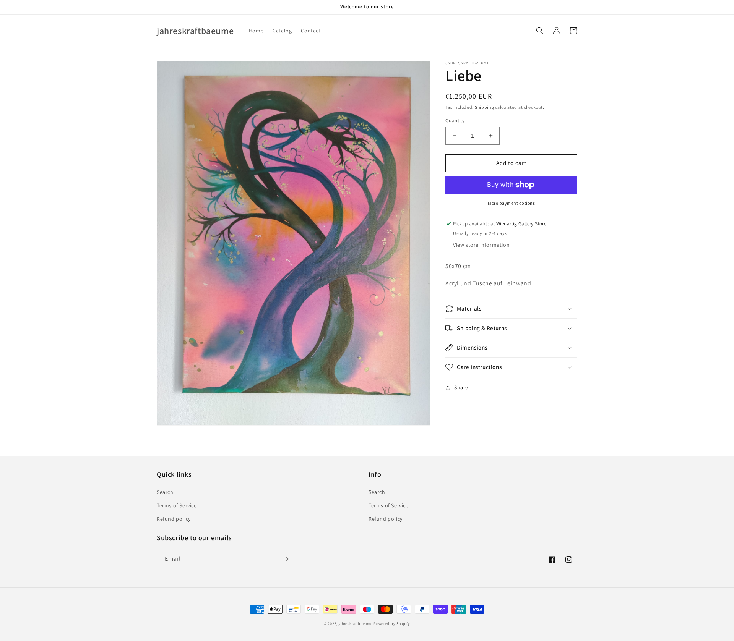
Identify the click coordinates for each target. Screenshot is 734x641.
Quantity (454, 120)
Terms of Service (177, 505)
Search (165, 492)
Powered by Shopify (391, 623)
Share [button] (461, 387)
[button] (539, 30)
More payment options (511, 203)
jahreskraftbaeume (356, 623)
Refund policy (174, 518)
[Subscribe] (285, 559)
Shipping (484, 107)
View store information (481, 245)
